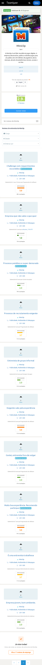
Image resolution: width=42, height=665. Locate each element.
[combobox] (21, 133)
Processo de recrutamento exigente (21, 313)
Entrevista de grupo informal (20, 360)
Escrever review (21, 111)
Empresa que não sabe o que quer (21, 216)
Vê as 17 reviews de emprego (21, 652)
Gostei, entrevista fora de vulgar (21, 455)
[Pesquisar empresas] (29, 3)
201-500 (22, 179)
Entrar (37, 3)
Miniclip (21, 173)
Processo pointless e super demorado (20, 263)
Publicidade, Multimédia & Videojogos (22, 176)
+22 (21, 74)
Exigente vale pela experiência (21, 408)
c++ (20, 71)
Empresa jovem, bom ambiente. (21, 602)
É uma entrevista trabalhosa (21, 555)
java (20, 67)
